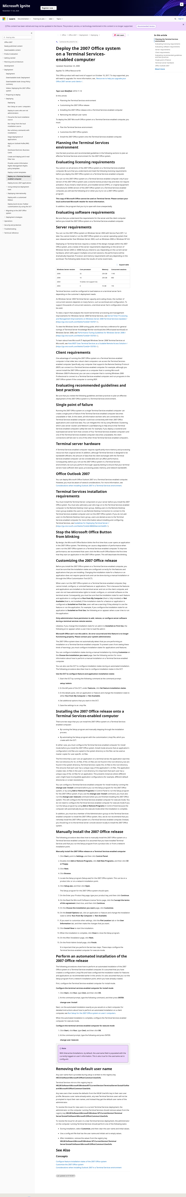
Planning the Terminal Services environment (166, 40)
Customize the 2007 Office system (70, 1164)
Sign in (180, 19)
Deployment (83, 35)
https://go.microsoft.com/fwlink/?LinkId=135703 (76, 335)
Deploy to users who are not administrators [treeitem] (18, 111)
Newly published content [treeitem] (13, 46)
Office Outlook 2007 (162, 66)
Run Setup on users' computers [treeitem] (19, 106)
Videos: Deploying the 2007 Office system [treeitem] (18, 89)
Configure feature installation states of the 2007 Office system (81, 1161)
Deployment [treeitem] (10, 74)
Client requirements (162, 52)
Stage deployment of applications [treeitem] (15, 138)
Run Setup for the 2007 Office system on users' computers (91, 1013)
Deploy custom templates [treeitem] (17, 172)
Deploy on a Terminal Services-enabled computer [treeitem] (19, 177)
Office (64, 35)
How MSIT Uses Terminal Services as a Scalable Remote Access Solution (97, 343)
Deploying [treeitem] (11, 103)
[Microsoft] (4, 18)
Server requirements (162, 50)
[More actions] (128, 35)
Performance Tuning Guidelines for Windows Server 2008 (101, 332)
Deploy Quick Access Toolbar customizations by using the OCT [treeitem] (20, 205)
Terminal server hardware (164, 63)
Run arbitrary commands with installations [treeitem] (18, 131)
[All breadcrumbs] (58, 35)
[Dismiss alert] (181, 4)
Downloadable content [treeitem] (12, 50)
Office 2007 (73, 35)
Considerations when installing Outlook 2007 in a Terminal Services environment (89, 485)
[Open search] (175, 19)
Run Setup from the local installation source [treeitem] (17, 125)
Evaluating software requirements (167, 47)
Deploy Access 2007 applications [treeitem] (19, 183)
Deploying (94, 35)
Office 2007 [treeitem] (8, 42)
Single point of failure (163, 60)
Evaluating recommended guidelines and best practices (168, 56)
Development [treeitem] (9, 66)
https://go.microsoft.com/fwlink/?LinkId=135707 (76, 322)
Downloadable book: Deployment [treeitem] (18, 78)
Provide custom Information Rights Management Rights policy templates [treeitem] (18, 165)
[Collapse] (31, 33)
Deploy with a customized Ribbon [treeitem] (17, 198)
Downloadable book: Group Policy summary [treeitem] (18, 83)
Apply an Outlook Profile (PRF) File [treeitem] (18, 144)
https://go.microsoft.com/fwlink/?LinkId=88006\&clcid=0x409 (81, 526)
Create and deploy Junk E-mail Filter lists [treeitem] (18, 158)
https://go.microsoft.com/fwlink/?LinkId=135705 (76, 346)
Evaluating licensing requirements (167, 44)
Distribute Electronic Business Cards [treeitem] (18, 151)
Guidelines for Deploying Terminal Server (91, 523)
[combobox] (17, 37)
